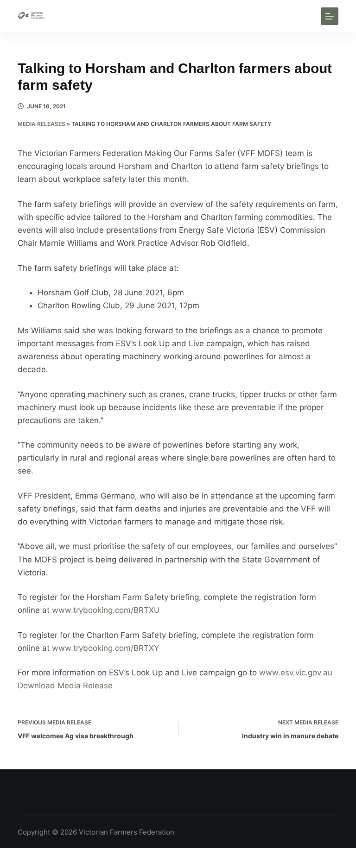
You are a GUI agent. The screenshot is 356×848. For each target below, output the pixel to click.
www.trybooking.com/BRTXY (106, 648)
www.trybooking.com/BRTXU (106, 610)
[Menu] (329, 16)
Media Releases (41, 123)
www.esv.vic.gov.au (295, 672)
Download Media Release (65, 685)
